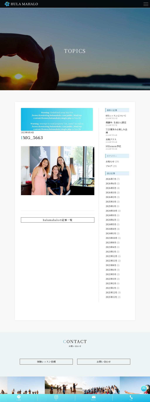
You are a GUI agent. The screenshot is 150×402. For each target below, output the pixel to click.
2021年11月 (111, 296)
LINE (19, 400)
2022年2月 (111, 283)
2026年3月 (111, 192)
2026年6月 (111, 183)
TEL (131, 400)
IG (56, 400)
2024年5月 (111, 224)
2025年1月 (111, 206)
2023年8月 (111, 242)
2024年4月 (111, 228)
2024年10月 (111, 210)
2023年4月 (111, 246)
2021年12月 (111, 292)
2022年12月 (111, 256)
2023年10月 (111, 237)
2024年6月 (111, 219)
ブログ (109, 165)
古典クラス (111, 139)
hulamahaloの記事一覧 (58, 220)
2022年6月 (111, 269)
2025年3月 (111, 201)
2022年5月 (111, 274)
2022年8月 (111, 265)
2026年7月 (111, 178)
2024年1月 (111, 233)
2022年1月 (111, 287)
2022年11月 (111, 260)
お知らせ (110, 161)
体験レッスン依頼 (46, 361)
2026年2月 (111, 197)
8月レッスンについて (116, 115)
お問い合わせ (104, 361)
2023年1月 (111, 251)
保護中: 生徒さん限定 (116, 122)
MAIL (93, 400)
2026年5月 (111, 187)
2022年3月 (111, 278)
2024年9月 (111, 215)
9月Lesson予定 (113, 146)
